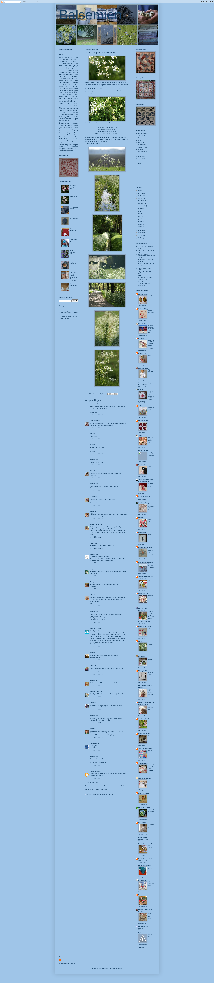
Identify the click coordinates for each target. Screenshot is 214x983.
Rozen (66, 119)
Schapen (75, 119)
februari (140, 224)
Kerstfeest (75, 88)
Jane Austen (69, 86)
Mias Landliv (142, 822)
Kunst (76, 94)
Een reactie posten (93, 782)
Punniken (75, 114)
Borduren (62, 63)
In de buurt (68, 84)
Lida (91, 595)
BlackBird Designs (68, 59)
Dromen (61, 69)
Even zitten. (151, 296)
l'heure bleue (142, 880)
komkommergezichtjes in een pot (151, 811)
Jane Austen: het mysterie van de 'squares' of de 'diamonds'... (74, 276)
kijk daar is (141, 656)
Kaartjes (61, 88)
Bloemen (65, 61)
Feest (69, 72)
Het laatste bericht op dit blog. (150, 485)
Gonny (92, 582)
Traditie (73, 137)
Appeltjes (61, 57)
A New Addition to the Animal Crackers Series (150, 692)
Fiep (73, 72)
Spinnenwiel (62, 127)
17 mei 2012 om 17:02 (96, 576)
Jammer (61, 86)
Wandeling (70, 149)
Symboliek (75, 131)
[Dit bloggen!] (110, 394)
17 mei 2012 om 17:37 (96, 589)
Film (76, 72)
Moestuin (75, 101)
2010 (139, 232)
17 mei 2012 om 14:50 (96, 518)
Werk (60, 150)
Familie (61, 72)
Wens (76, 148)
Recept (61, 119)
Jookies (140, 435)
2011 (139, 230)
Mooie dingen (65, 103)
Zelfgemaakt (68, 150)
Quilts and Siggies (144, 309)
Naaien (76, 106)
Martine (92, 543)
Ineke (91, 471)
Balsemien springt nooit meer (73, 187)
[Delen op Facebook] (114, 394)
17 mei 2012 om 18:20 (96, 622)
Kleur (60, 92)
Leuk (70, 98)
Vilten (70, 145)
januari (140, 227)
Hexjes (75, 82)
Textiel (76, 133)
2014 (139, 193)
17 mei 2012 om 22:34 (96, 709)
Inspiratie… (151, 735)
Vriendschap (74, 146)
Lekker (62, 98)
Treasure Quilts (143, 763)
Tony (91, 728)
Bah (69, 57)
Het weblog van (143, 926)
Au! (66, 57)
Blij (60, 61)
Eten (76, 71)
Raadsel (75, 117)
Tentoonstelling (64, 133)
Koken (76, 92)
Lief (70, 101)
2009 (139, 235)
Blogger (119, 968)
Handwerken (68, 80)
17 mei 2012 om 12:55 (96, 438)
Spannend (68, 125)
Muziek (71, 106)
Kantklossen (68, 88)
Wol (63, 150)
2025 (149, 422)
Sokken (61, 125)
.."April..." (150, 580)
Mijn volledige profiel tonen (67, 963)
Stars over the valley (66, 129)
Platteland (70, 114)
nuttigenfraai (142, 389)
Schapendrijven (64, 120)
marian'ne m (142, 353)
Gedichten (75, 76)
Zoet (73, 150)
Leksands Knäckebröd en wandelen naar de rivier (151, 329)
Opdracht (75, 112)
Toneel (68, 137)
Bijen (61, 59)
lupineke (141, 933)
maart (139, 221)
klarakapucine (94, 771)
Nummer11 (141, 895)
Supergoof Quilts (143, 368)
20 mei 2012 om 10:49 (96, 765)
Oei (77, 108)
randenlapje (151, 750)
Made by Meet (142, 837)
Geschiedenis (63, 78)
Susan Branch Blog (144, 383)
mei (139, 216)
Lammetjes (63, 96)
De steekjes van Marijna (146, 844)
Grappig (75, 78)
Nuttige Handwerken (144, 865)
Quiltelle (140, 517)
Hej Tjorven (142, 324)
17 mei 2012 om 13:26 (96, 490)
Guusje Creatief (143, 421)
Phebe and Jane (143, 593)
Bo (71, 61)
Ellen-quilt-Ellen (143, 671)
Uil (62, 139)
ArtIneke (141, 947)
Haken (61, 80)
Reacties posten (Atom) (101, 789)
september (141, 206)
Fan (66, 72)
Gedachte (62, 76)
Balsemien (90, 14)
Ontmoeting (62, 112)
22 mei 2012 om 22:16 (96, 778)
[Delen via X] (112, 394)
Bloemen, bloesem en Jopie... (73, 252)
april (139, 219)
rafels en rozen (143, 294)
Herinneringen (64, 82)
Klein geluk (68, 90)
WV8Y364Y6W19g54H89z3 (145, 498)
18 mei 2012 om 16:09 (96, 737)
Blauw (76, 59)
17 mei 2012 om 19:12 (96, 646)
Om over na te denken (68, 110)
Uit (64, 139)
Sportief (68, 127)
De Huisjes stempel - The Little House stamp (150, 916)
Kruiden (69, 94)
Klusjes (71, 92)
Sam (69, 119)
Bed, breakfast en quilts (145, 562)
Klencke (76, 90)
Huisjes (61, 84)
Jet (77, 86)
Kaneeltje (141, 338)
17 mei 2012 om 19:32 (96, 674)
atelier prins (142, 406)
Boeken (75, 61)
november (141, 203)
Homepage (107, 786)
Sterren (76, 129)
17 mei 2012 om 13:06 (96, 453)
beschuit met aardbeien (145, 859)
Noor (91, 652)
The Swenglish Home (145, 719)
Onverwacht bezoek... (73, 240)
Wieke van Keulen (95, 628)
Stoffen (61, 131)
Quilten (67, 116)
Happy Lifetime (143, 450)
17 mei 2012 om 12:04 (96, 414)
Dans (70, 67)
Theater (61, 135)
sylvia (92, 665)
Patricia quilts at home (145, 547)
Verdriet (61, 142)
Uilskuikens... (74, 218)
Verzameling (63, 145)
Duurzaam (75, 69)
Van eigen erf (72, 141)
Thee (68, 135)
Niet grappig (71, 108)
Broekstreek (74, 63)
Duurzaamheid (63, 70)
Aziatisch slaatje (142, 860)
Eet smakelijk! (73, 262)
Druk (67, 69)
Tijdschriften (62, 137)
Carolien (92, 496)
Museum (66, 106)
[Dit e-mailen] (108, 394)
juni (139, 213)
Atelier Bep (141, 641)
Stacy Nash (74, 127)
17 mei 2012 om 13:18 (96, 464)
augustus (140, 208)
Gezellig (69, 78)
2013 (139, 196)
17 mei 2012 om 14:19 (96, 505)
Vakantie (69, 139)
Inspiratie (75, 84)
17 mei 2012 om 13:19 (96, 477)
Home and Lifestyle (144, 734)
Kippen (61, 90)
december (141, 200)
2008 (139, 238)
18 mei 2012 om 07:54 (96, 722)
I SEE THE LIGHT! (143, 384)
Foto (60, 74)
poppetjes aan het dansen (150, 674)
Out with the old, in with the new (151, 826)
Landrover (75, 96)
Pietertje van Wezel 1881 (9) (151, 312)
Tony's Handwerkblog (145, 748)
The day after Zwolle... (74, 207)
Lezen (65, 101)
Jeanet (92, 702)
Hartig (76, 80)
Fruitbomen (69, 74)
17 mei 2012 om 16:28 (96, 563)
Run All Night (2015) (143, 839)
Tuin (76, 137)
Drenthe (75, 67)
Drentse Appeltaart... (73, 229)
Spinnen (76, 125)
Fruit (64, 74)
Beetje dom (74, 57)
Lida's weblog (142, 532)
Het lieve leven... (95, 524)
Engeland (71, 71)
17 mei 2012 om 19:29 (96, 659)
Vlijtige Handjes (95, 691)
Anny (91, 569)
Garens (76, 74)
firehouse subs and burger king (151, 453)
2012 (139, 198)
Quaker (61, 116)
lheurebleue (93, 743)
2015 (139, 190)
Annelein (92, 680)
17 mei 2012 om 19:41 (96, 685)
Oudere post (125, 786)
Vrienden (62, 146)
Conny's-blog (94, 420)
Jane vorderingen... (74, 285)
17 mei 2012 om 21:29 (96, 696)
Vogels (75, 145)
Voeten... (150, 466)
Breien (69, 63)
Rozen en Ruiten (143, 793)
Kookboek (62, 94)
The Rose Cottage (144, 503)
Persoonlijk (63, 114)
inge (91, 433)
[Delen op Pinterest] (116, 394)
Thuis (76, 135)
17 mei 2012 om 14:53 (96, 537)
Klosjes (65, 92)
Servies (75, 123)
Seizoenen (64, 123)
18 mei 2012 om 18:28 (96, 750)
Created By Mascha (144, 778)
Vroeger (62, 149)
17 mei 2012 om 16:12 (96, 548)
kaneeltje (93, 554)
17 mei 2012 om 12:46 (96, 427)
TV (60, 139)
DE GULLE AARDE (144, 808)
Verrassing (75, 142)
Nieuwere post (89, 786)
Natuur (62, 108)
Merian (92, 511)
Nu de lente (141, 928)
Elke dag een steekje (144, 626)
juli (139, 211)
